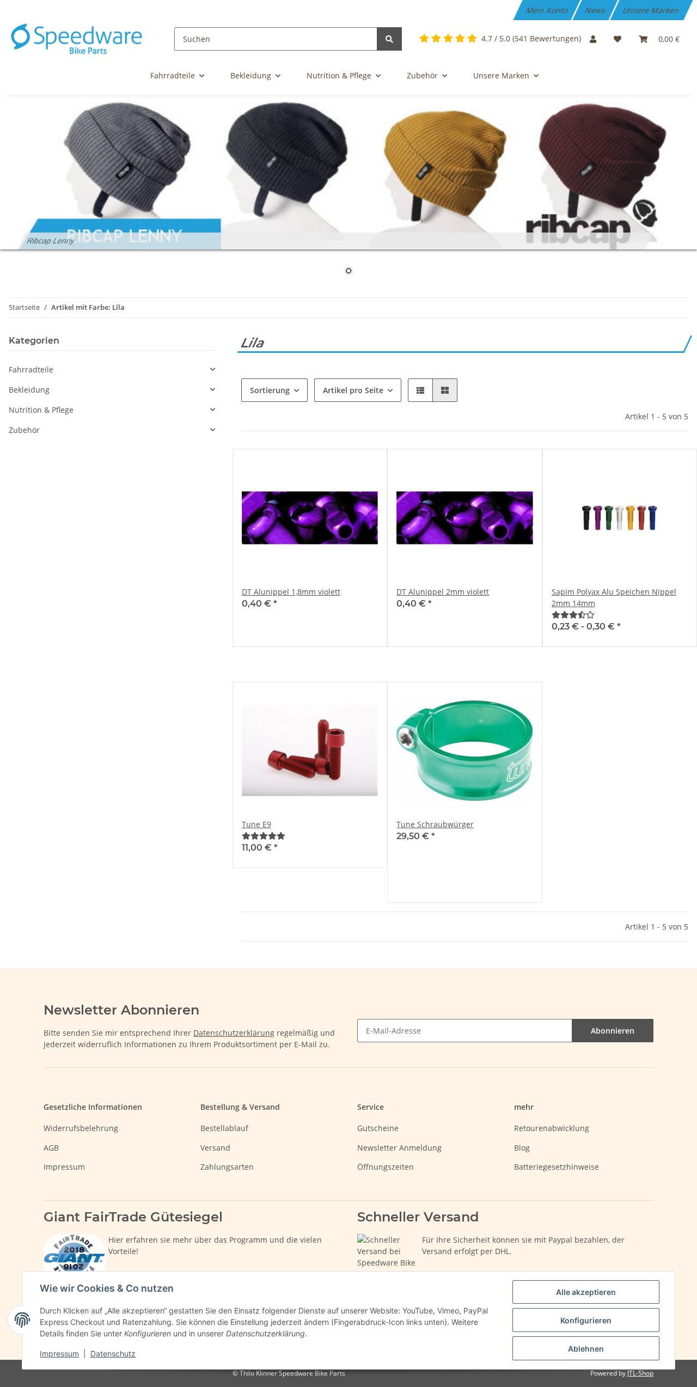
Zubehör (24, 430)
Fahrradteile (31, 369)
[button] (593, 39)
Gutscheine (378, 1128)
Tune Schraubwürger (435, 824)
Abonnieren (612, 1030)
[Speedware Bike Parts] (78, 39)
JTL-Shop (640, 1373)
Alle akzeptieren (586, 1292)
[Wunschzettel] (617, 39)
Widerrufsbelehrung (81, 1128)
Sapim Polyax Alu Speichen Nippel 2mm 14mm (614, 597)
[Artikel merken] (359, 468)
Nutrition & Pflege (41, 410)
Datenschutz (113, 1353)
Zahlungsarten (227, 1167)
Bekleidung (29, 389)
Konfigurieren (586, 1320)
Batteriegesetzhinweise (556, 1167)
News (596, 10)
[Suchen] (389, 39)
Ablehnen (586, 1348)
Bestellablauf (224, 1128)
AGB (51, 1147)
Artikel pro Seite (353, 390)
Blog (522, 1147)
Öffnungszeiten (385, 1167)
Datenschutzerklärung (233, 1033)
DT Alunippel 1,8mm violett (291, 591)
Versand (215, 1147)
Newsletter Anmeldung (399, 1147)
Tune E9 (256, 824)
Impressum (64, 1167)
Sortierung (270, 390)
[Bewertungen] (573, 614)
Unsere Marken (651, 10)
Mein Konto (547, 10)
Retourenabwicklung (551, 1128)
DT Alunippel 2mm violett (442, 591)
